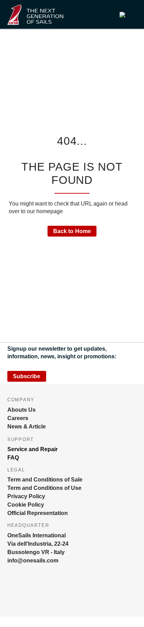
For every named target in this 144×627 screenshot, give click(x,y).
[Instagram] (10, 597)
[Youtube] (48, 597)
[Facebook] (22, 597)
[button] (126, 15)
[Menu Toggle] (89, 14)
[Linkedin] (35, 597)
